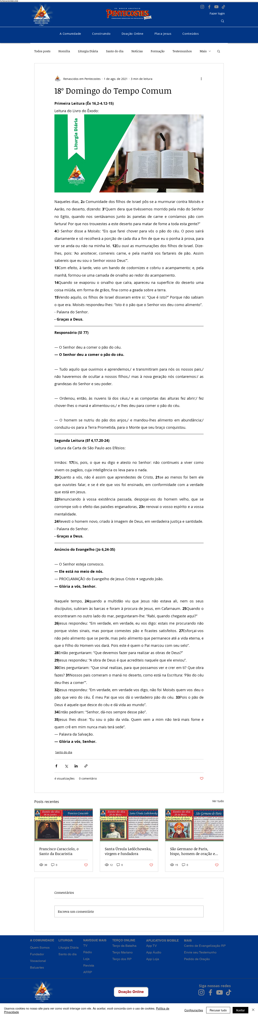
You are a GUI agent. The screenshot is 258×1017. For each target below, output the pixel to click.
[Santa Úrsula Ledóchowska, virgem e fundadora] (129, 825)
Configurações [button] (193, 1010)
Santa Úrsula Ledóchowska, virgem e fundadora (128, 851)
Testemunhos (182, 51)
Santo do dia (114, 51)
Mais (203, 51)
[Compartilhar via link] (86, 766)
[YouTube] (216, 6)
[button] (70, 33)
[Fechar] (253, 1010)
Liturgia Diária (88, 51)
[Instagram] (202, 6)
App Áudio (153, 952)
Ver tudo (218, 801)
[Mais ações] (201, 78)
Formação (157, 51)
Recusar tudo (218, 1010)
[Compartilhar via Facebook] (56, 766)
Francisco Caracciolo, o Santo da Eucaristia (59, 851)
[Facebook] (209, 6)
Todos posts (42, 51)
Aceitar (240, 1010)
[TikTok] (223, 6)
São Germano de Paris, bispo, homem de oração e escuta (192, 851)
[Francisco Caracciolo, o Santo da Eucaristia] (63, 825)
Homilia (64, 51)
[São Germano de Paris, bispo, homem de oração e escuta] (194, 825)
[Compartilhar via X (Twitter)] (66, 766)
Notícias (137, 51)
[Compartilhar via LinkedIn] (76, 766)
